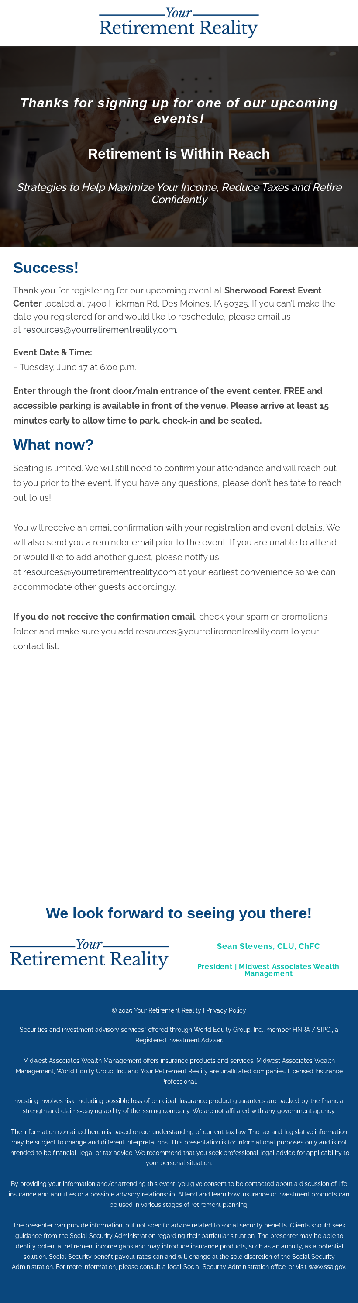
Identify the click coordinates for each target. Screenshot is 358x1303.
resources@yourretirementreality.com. (100, 329)
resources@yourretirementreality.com (99, 572)
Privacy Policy (226, 1010)
